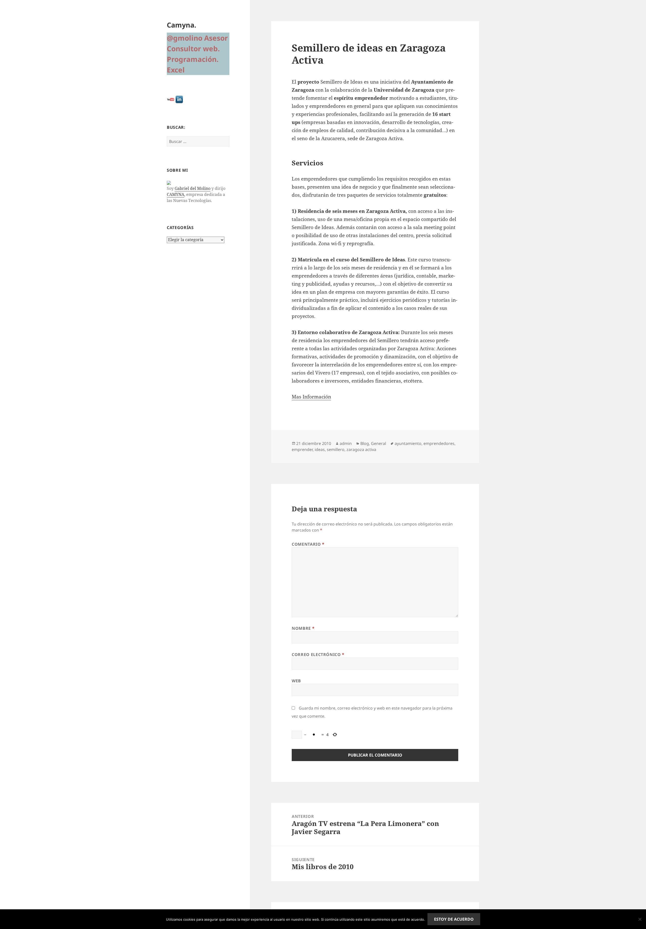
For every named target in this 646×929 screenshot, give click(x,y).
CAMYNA (175, 194)
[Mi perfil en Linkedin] (179, 99)
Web (296, 681)
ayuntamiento (408, 443)
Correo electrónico (318, 654)
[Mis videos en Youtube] (170, 99)
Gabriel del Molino (192, 188)
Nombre (303, 628)
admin (346, 443)
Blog (364, 443)
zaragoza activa (361, 449)
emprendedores (438, 443)
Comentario (308, 544)
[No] (639, 919)
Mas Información (311, 396)
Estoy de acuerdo (454, 919)
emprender (302, 449)
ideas (320, 449)
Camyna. (181, 25)
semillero (335, 449)
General (378, 443)
